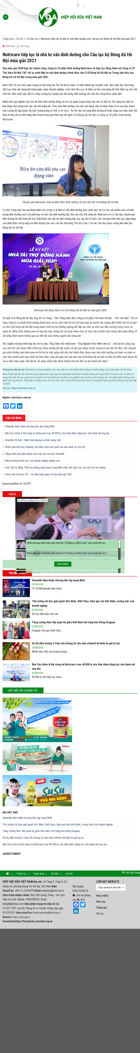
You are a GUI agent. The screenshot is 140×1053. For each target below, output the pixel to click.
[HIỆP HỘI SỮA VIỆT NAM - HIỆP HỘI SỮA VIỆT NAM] (70, 17)
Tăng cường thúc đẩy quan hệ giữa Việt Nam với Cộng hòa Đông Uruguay (41, 831)
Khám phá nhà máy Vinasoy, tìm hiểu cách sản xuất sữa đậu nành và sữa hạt (45, 447)
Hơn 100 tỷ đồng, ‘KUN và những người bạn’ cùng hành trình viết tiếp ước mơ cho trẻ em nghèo (55, 467)
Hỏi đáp (55, 873)
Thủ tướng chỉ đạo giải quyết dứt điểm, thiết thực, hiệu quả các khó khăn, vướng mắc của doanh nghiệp (58, 824)
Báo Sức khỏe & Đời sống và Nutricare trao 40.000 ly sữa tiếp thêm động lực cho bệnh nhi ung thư (57, 433)
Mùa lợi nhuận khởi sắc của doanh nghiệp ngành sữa (32, 460)
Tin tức (19, 38)
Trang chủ (8, 38)
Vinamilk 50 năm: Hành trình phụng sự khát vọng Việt (33, 440)
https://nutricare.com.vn (23, 388)
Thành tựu (21, 873)
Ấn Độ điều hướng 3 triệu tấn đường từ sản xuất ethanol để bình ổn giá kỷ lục (43, 837)
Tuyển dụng (38, 873)
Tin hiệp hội (32, 38)
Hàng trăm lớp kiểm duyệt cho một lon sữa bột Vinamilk (34, 453)
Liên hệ (69, 873)
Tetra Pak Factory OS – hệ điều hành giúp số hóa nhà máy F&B (38, 474)
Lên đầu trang (132, 872)
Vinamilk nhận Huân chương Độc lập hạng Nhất (30, 426)
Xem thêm (62, 564)
